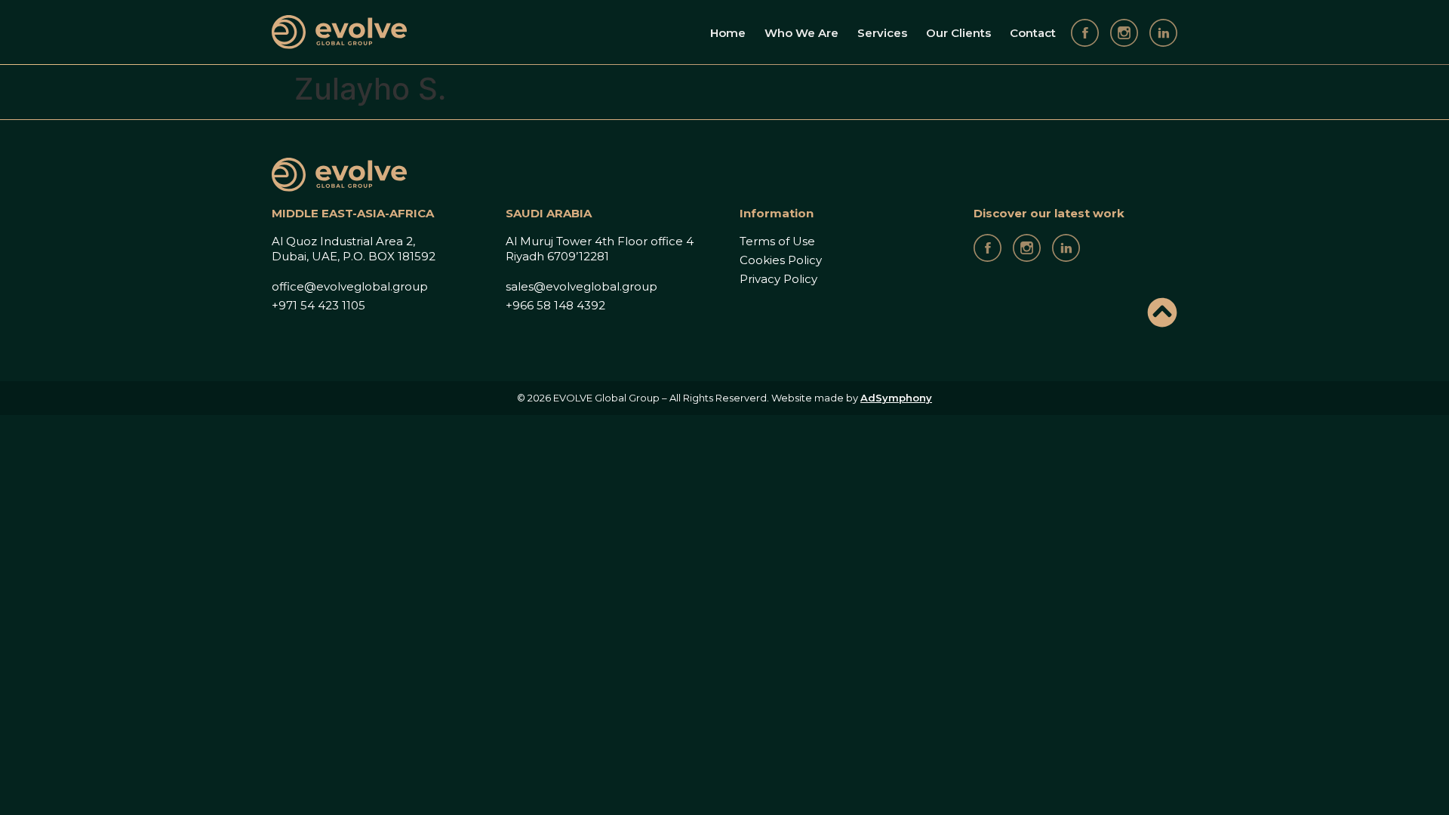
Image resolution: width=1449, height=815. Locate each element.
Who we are (801, 33)
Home (728, 33)
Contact (1033, 33)
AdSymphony (896, 398)
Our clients (958, 33)
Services (882, 33)
